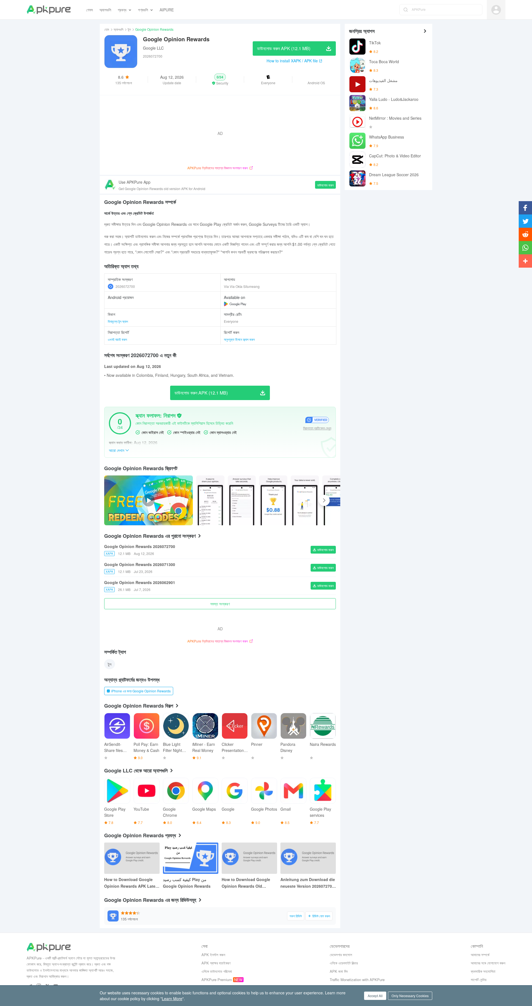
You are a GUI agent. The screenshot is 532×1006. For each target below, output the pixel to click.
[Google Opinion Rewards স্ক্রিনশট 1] (242, 500)
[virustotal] (179, 415)
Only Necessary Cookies (410, 995)
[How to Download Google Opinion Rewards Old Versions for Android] (249, 858)
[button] (220, 79)
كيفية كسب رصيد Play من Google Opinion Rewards (187, 883)
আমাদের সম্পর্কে (480, 954)
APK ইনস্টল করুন (213, 954)
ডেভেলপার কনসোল (341, 954)
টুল (129, 29)
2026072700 (125, 286)
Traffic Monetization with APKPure (357, 979)
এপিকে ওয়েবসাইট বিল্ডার (344, 963)
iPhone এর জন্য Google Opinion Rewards (141, 690)
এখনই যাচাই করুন (117, 339)
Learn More (172, 998)
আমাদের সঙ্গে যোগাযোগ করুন (488, 963)
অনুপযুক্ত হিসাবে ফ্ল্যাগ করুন (239, 339)
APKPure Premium (216, 979)
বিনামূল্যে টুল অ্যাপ (118, 321)
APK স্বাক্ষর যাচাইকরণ (216, 963)
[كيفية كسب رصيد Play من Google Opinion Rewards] (190, 858)
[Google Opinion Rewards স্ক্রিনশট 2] (273, 500)
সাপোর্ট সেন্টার (478, 979)
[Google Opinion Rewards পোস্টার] (210, 500)
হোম (106, 29)
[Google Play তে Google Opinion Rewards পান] (235, 304)
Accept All (375, 995)
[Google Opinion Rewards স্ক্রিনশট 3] (305, 500)
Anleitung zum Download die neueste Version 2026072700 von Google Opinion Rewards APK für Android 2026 (307, 883)
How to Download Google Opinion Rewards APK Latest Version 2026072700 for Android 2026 (131, 883)
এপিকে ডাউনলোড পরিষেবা (216, 971)
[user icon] (496, 10)
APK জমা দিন (339, 971)
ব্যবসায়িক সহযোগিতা (483, 971)
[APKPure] (49, 9)
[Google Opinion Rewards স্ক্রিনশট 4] (336, 500)
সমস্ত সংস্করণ (220, 603)
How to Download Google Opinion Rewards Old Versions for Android (246, 883)
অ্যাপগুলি (118, 29)
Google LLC (153, 48)
